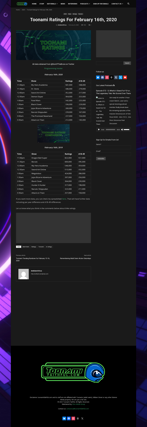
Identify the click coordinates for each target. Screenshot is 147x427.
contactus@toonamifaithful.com (77, 409)
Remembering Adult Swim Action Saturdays (75, 258)
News (63, 4)
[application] (113, 129)
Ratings (75, 14)
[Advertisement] (53, 228)
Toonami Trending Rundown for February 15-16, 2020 (33, 259)
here (64, 199)
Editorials (51, 4)
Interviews (72, 4)
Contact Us (116, 4)
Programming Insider (53, 68)
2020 (23, 10)
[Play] (99, 129)
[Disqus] (53, 314)
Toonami (80, 14)
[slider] (127, 129)
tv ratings (49, 246)
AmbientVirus (62, 25)
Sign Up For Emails (100, 4)
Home (34, 4)
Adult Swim (26, 246)
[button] (128, 4)
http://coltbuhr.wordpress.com (39, 274)
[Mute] (122, 129)
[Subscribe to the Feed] (114, 85)
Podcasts (84, 4)
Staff (41, 4)
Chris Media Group (78, 404)
